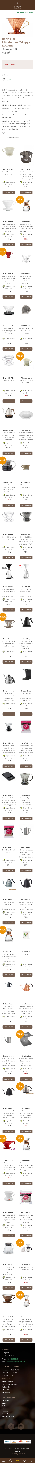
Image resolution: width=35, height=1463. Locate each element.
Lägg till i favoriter (12, 80)
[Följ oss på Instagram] (22, 1426)
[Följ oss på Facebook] (12, 1426)
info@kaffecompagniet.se (16, 1362)
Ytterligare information (12, 137)
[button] (17, 5)
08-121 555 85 (13, 1359)
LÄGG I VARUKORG (9, 192)
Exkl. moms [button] (29, 13)
